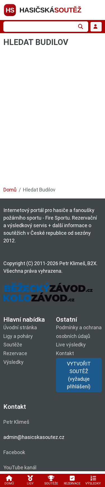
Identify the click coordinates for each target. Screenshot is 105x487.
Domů (10, 190)
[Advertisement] (52, 119)
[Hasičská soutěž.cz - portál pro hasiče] (52, 9)
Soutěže (12, 345)
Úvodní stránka (20, 327)
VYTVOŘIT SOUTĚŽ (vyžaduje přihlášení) (79, 375)
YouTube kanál (19, 467)
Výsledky (13, 362)
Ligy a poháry (18, 336)
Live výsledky (71, 345)
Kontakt (65, 353)
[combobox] (39, 26)
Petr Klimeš (16, 422)
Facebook (14, 452)
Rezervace (15, 353)
